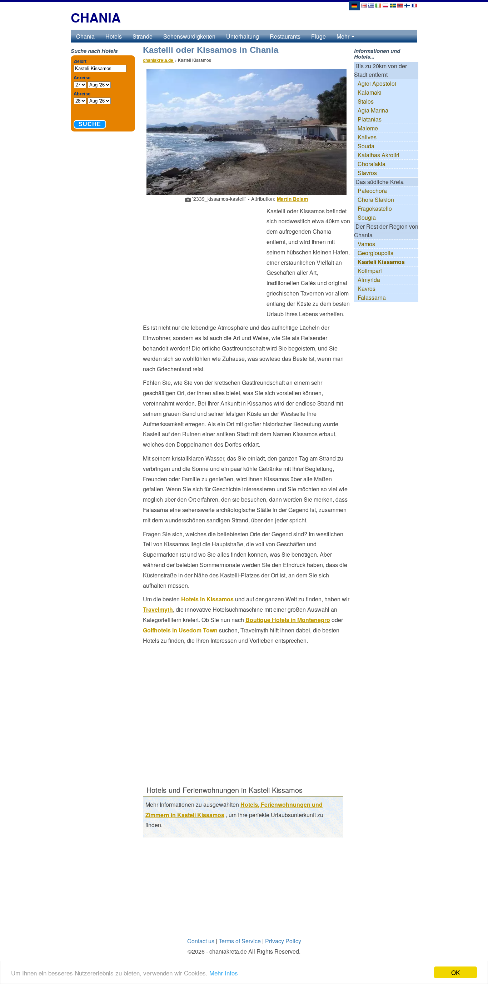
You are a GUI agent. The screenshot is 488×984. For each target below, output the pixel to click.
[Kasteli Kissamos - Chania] (364, 5)
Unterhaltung (242, 36)
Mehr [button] (344, 36)
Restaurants (285, 36)
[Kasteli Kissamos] (354, 5)
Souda (366, 146)
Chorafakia (371, 164)
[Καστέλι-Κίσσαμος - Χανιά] (371, 5)
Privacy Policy (283, 941)
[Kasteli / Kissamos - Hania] (407, 5)
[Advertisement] (205, 258)
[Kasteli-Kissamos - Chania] (378, 5)
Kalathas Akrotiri (378, 155)
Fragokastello (375, 208)
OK (455, 972)
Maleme (368, 128)
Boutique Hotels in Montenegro (287, 620)
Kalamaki (370, 92)
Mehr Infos (223, 972)
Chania (85, 36)
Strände (143, 36)
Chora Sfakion (376, 199)
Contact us (200, 941)
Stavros (367, 173)
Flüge (318, 36)
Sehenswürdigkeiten (189, 36)
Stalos (366, 101)
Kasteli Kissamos (381, 262)
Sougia (367, 217)
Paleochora (372, 191)
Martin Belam (292, 198)
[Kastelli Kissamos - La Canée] (414, 5)
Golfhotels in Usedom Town (180, 630)
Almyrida (369, 279)
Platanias (370, 119)
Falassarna (372, 297)
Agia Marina (373, 110)
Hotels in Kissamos (207, 599)
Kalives (367, 137)
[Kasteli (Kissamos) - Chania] (385, 5)
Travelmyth (158, 609)
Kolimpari (370, 271)
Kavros (366, 288)
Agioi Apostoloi (377, 83)
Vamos (366, 244)
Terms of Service (240, 941)
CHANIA (96, 17)
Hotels (113, 36)
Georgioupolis (375, 253)
